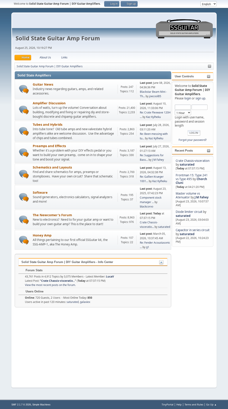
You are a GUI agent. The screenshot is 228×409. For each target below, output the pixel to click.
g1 (147, 247)
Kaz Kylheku (153, 117)
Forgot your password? (193, 140)
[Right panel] (209, 66)
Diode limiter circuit (189, 212)
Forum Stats (34, 270)
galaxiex (85, 302)
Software (40, 192)
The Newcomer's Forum (52, 215)
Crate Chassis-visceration (193, 161)
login (187, 98)
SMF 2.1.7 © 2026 (21, 404)
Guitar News (43, 84)
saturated (187, 164)
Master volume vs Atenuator (188, 195)
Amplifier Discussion (49, 103)
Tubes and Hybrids (47, 124)
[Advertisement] (190, 314)
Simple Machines (41, 404)
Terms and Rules (194, 404)
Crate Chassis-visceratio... (58, 281)
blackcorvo (146, 206)
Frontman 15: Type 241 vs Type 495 (192, 177)
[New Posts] (24, 89)
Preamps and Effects (49, 146)
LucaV (110, 276)
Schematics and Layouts (52, 167)
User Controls (184, 76)
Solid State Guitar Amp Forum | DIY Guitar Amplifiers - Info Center (67, 262)
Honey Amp (42, 235)
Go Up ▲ (211, 404)
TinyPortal (167, 404)
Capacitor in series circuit (193, 230)
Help (179, 404)
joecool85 (155, 96)
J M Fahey (202, 197)
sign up (200, 98)
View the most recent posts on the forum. (50, 285)
